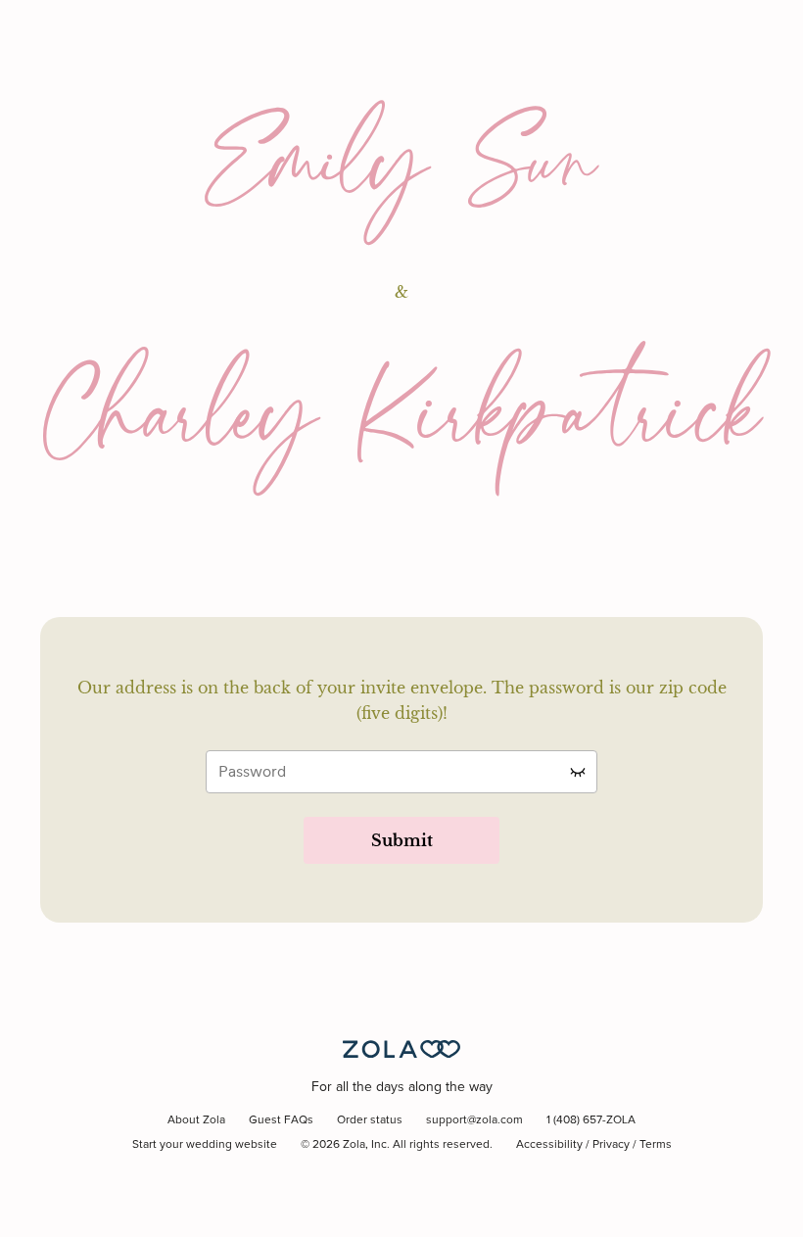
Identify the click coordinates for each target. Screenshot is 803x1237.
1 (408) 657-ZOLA (591, 1120)
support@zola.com (474, 1120)
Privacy (611, 1145)
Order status (369, 1120)
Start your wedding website (204, 1145)
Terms (655, 1145)
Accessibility (549, 1145)
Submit (402, 840)
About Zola (196, 1120)
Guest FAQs (281, 1120)
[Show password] (578, 772)
